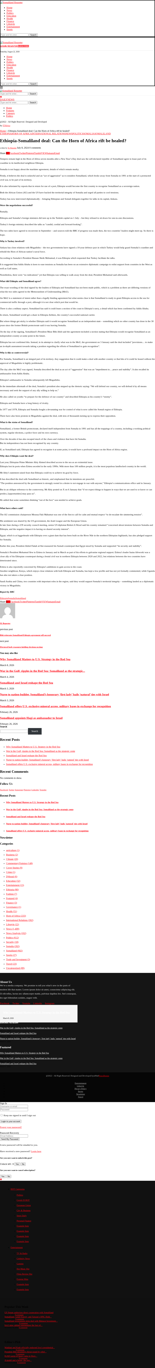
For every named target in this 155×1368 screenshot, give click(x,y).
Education (11, 16)
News (9, 10)
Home (9, 7)
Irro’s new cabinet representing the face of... (24, 1325)
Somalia (11, 598)
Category (10, 113)
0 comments (19, 1315)
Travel (11, 964)
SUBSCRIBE (23, 46)
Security (12, 942)
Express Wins (22, 1279)
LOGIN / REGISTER (9, 46)
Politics (10, 13)
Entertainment (13, 26)
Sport (22, 1216)
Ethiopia (4, 598)
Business (12, 854)
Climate (12, 859)
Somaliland (20, 598)
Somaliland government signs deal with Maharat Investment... (31, 1321)
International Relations (19, 920)
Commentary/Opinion (19, 863)
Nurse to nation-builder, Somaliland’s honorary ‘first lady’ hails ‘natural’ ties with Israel (54, 694)
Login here (36, 1151)
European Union (24, 1205)
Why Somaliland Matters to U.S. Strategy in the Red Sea (35, 659)
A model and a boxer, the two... (18, 1360)
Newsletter (80, 1094)
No (23, 1164)
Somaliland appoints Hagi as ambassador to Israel (31, 718)
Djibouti (11, 876)
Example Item (23, 1226)
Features (10, 110)
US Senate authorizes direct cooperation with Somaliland (29, 1312)
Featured (12, 898)
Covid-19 (23, 1200)
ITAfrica (6, 125)
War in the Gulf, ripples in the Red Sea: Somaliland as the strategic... (42, 671)
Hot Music (23, 1269)
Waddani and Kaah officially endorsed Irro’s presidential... (30, 1347)
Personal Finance (24, 1221)
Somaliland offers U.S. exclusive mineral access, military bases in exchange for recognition (55, 706)
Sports (10, 29)
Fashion (11, 894)
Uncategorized (15, 968)
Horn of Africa (16, 916)
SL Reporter (12, 148)
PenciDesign (104, 1076)
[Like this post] (8, 153)
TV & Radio (22, 1253)
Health (10, 18)
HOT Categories (18, 1189)
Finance (10, 21)
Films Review (24, 1274)
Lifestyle (11, 24)
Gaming (20, 1264)
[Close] (1, 97)
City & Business (23, 1210)
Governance (13, 907)
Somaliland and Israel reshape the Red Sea (26, 682)
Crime (10, 872)
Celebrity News (23, 1258)
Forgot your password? (11, 1127)
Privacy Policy (81, 1089)
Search (33, 35)
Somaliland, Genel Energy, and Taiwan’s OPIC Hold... (28, 1317)
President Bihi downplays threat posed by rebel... (26, 1352)
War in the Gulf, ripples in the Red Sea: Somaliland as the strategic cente (40, 751)
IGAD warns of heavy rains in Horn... (21, 1356)
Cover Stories (14, 867)
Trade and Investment (18, 959)
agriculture (13, 850)
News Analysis (16, 933)
